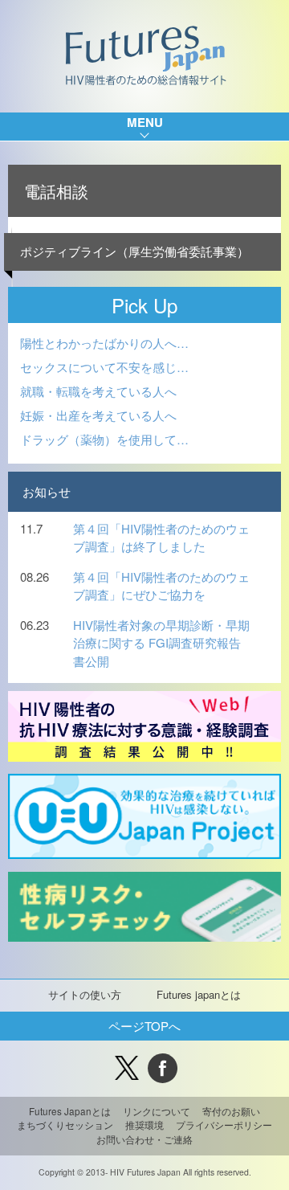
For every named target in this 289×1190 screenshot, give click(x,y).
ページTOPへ (144, 1025)
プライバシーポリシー (224, 1124)
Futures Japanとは (70, 1111)
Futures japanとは (199, 994)
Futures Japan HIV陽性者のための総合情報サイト (145, 56)
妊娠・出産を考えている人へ (98, 415)
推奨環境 (144, 1124)
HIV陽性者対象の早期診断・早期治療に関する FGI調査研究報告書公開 (161, 642)
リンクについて (156, 1111)
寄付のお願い (231, 1111)
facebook (162, 1068)
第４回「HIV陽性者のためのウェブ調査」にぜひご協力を (161, 585)
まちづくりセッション (65, 1124)
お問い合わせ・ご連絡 (144, 1139)
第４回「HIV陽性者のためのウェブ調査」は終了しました (161, 537)
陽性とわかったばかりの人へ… (104, 342)
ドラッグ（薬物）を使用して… (104, 439)
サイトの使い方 (84, 994)
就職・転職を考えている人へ (98, 390)
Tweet (126, 1068)
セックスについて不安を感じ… (104, 366)
